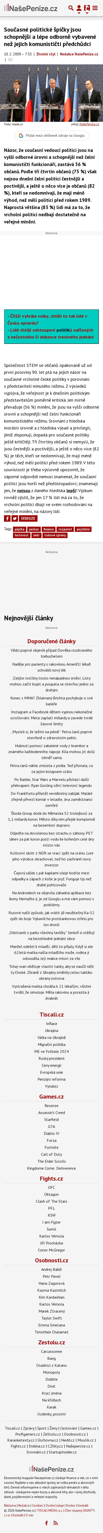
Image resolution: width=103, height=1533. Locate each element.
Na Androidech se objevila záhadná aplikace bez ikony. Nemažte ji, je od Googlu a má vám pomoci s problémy (51, 898)
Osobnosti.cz (51, 1260)
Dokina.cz (37, 1446)
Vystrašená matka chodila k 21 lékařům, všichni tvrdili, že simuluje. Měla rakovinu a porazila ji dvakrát (51, 992)
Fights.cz (51, 1178)
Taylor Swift (51, 1318)
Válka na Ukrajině (52, 1037)
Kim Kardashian (51, 1297)
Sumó (51, 1229)
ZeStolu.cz (52, 1434)
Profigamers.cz (27, 1434)
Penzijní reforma (52, 1079)
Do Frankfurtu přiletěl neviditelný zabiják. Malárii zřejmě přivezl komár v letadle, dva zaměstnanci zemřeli (51, 799)
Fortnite (51, 1147)
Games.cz (51, 1096)
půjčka (19, 529)
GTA (51, 1126)
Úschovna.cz (48, 1440)
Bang (51, 1358)
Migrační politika (52, 1044)
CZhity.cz (55, 1446)
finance (49, 529)
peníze (34, 529)
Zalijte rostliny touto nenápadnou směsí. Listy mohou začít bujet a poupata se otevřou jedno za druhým (52, 684)
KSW (52, 1215)
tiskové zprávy (55, 535)
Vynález (51, 1086)
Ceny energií (52, 1065)
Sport (41, 1428)
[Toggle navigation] (95, 8)
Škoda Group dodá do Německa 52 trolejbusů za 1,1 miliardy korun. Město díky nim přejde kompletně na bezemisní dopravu (51, 819)
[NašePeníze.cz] (30, 8)
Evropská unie (51, 1072)
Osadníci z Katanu (51, 1365)
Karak (51, 1407)
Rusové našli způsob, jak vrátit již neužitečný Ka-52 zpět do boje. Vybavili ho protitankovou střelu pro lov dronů (51, 918)
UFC (51, 1187)
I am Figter (51, 1222)
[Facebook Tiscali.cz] (46, 1523)
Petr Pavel (51, 1276)
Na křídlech (51, 1400)
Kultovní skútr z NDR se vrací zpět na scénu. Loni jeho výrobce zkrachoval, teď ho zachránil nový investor (51, 859)
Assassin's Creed (51, 1112)
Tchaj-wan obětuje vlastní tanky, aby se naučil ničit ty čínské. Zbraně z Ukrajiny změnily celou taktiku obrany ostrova (51, 972)
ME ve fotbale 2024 (51, 1051)
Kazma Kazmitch (51, 1290)
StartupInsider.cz (63, 1451)
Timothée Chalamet (51, 1331)
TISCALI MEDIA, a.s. (50, 1510)
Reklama (10, 1505)
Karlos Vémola (51, 1236)
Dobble (52, 1379)
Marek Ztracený (51, 1311)
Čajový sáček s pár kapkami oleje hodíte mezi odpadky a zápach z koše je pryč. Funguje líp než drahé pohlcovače (52, 878)
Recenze (51, 1105)
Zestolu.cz (51, 1342)
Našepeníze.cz (78, 1446)
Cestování (68, 1428)
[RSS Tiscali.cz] (56, 1523)
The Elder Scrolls (51, 1161)
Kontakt (83, 1505)
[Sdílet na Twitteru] (15, 518)
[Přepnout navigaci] (79, 8)
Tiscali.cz (52, 1014)
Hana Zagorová (51, 1283)
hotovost (21, 535)
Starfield (51, 1119)
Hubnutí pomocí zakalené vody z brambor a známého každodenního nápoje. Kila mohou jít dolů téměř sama (51, 751)
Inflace (51, 1023)
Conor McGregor (51, 1249)
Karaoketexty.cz (20, 1440)
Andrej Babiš (51, 1269)
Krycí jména (52, 1393)
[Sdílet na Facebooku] (7, 518)
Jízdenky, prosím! (52, 1413)
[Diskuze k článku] (10, 59)
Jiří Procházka (51, 1242)
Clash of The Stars (51, 1201)
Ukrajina (51, 1030)
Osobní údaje (55, 1505)
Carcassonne (51, 1351)
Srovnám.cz (36, 1451)
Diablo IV (51, 1133)
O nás (30, 1515)
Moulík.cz (86, 1440)
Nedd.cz (67, 1440)
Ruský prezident (51, 1058)
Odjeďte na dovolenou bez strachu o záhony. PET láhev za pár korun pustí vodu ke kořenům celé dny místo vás (51, 839)
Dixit (52, 1386)
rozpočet (65, 529)
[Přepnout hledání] (71, 8)
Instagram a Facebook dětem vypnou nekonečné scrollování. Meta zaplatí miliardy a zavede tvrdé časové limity (51, 717)
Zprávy (28, 1428)
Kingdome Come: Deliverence (51, 1168)
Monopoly (51, 1372)
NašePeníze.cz (89, 124)
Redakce (24, 1505)
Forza (51, 1140)
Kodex (71, 1505)
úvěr (36, 535)
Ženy (53, 1428)
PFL (51, 1208)
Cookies (37, 1505)
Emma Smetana (51, 1324)
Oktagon (51, 1194)
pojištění (83, 529)
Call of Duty (51, 1154)
